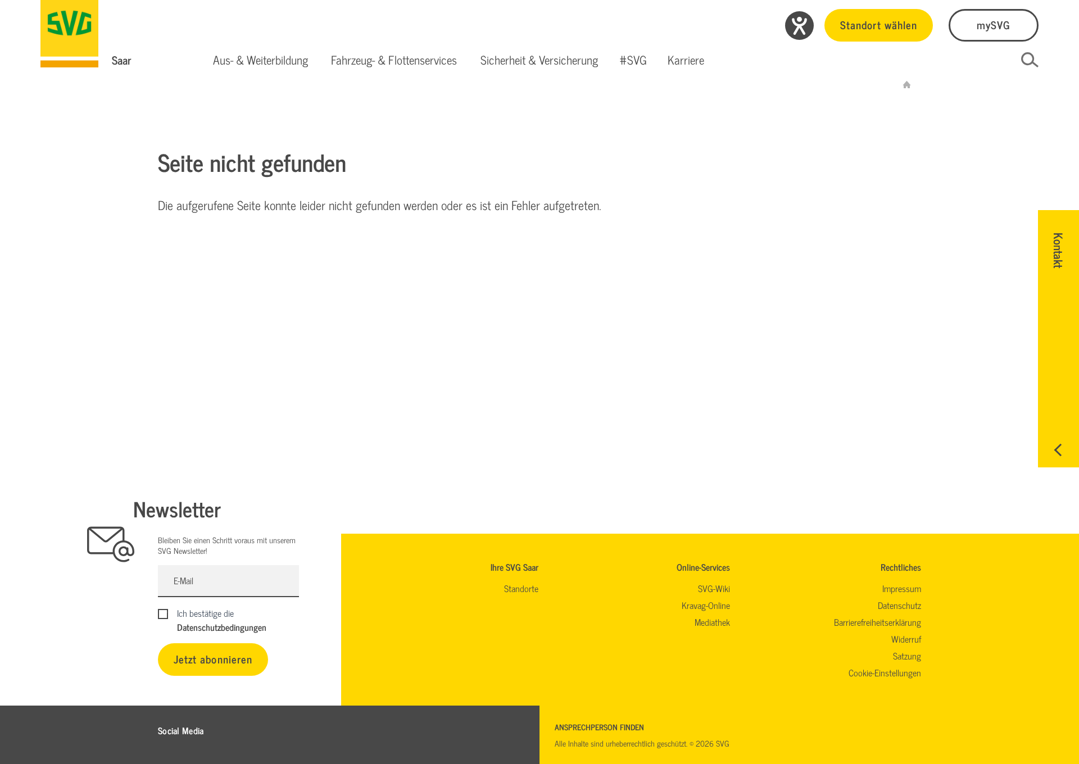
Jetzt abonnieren (213, 658)
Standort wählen (878, 24)
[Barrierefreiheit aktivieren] (799, 25)
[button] (260, 60)
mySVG (993, 24)
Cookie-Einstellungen (885, 672)
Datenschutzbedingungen (221, 627)
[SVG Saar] (69, 33)
